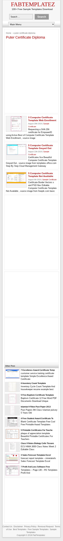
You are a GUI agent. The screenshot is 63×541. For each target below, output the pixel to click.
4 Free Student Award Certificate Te (37, 418)
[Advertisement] (31, 77)
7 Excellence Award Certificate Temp (38, 370)
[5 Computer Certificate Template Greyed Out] (16, 154)
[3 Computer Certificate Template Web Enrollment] (16, 130)
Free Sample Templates (38, 529)
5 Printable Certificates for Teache (37, 430)
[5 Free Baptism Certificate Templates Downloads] (12, 403)
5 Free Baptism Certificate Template (37, 395)
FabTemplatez (33, 4)
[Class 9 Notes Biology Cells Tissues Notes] (12, 451)
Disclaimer (18, 526)
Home (8, 33)
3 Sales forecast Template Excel (36, 455)
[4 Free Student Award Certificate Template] (12, 426)
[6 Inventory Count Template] (12, 391)
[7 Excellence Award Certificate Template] (12, 377)
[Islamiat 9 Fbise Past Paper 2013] (12, 414)
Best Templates (19, 529)
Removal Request (45, 526)
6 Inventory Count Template (33, 383)
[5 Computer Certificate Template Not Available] (16, 182)
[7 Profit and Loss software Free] (12, 474)
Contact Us (7, 526)
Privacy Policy (30, 526)
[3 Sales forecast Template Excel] (12, 463)
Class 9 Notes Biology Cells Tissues (37, 443)
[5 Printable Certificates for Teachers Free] (12, 438)
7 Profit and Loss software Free (35, 467)
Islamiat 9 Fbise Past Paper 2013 (36, 407)
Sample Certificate (49, 179)
